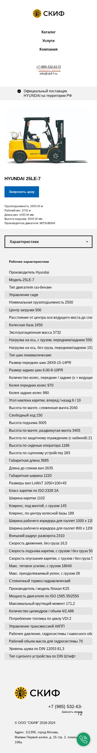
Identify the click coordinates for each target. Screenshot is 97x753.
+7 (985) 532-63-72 (48, 67)
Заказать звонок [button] (50, 70)
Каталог (49, 32)
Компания (48, 49)
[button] (83, 739)
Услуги (48, 41)
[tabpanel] (48, 464)
